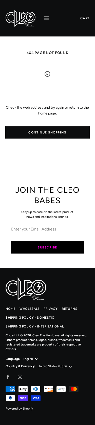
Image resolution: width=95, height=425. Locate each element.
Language (13, 359)
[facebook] (8, 377)
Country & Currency (20, 366)
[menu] (47, 18)
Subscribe (47, 247)
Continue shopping (47, 132)
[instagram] (20, 377)
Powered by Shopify (19, 408)
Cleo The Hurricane (46, 335)
